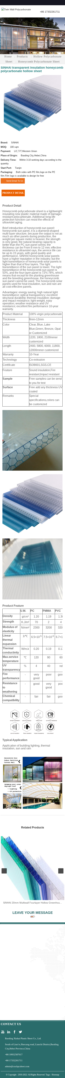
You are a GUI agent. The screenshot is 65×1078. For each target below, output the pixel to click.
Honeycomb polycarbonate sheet (39, 61)
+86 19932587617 (14, 1054)
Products (22, 56)
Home (8, 56)
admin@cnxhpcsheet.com (17, 1066)
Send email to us (14, 181)
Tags (48, 1074)
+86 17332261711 (14, 1060)
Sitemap (55, 1074)
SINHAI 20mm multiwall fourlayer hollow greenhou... (32, 902)
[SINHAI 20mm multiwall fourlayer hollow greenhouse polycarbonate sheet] (32, 868)
